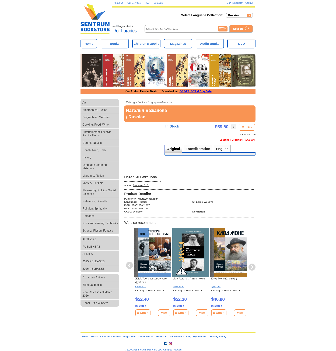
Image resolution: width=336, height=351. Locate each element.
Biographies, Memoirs (96, 117)
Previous (130, 265)
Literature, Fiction (93, 175)
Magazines (178, 43)
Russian (233, 15)
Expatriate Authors (93, 277)
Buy (249, 127)
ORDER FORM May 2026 (196, 91)
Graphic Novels (92, 142)
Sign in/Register (234, 3)
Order (144, 312)
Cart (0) (249, 3)
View (164, 312)
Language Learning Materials (94, 166)
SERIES (87, 254)
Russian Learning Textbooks (100, 223)
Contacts (158, 3)
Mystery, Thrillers (92, 183)
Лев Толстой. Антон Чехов (189, 278)
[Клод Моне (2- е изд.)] (228, 252)
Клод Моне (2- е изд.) (224, 278)
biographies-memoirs (160, 102)
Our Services (134, 3)
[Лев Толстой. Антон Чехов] (190, 252)
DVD (241, 43)
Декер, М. (215, 286)
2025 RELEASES (93, 261)
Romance (88, 215)
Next (252, 267)
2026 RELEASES (93, 268)
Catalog (130, 102)
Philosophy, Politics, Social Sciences (99, 192)
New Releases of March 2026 (97, 294)
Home (89, 43)
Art (84, 102)
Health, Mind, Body (94, 150)
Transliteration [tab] (198, 149)
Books (115, 43)
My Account (200, 336)
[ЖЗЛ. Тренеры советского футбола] (152, 252)
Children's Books (146, 43)
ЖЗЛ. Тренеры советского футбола (151, 280)
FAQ (147, 3)
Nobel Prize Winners (95, 303)
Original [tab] (173, 149)
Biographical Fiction (94, 109)
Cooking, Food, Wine (95, 124)
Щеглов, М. (140, 286)
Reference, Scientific (95, 201)
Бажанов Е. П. (141, 185)
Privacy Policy (217, 336)
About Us (118, 3)
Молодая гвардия (148, 198)
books (141, 102)
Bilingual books (92, 284)
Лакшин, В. (178, 286)
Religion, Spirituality (94, 208)
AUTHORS (89, 239)
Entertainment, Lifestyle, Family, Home (97, 133)
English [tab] (222, 149)
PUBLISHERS (91, 246)
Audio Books (209, 43)
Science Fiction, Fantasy (97, 230)
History (86, 157)
